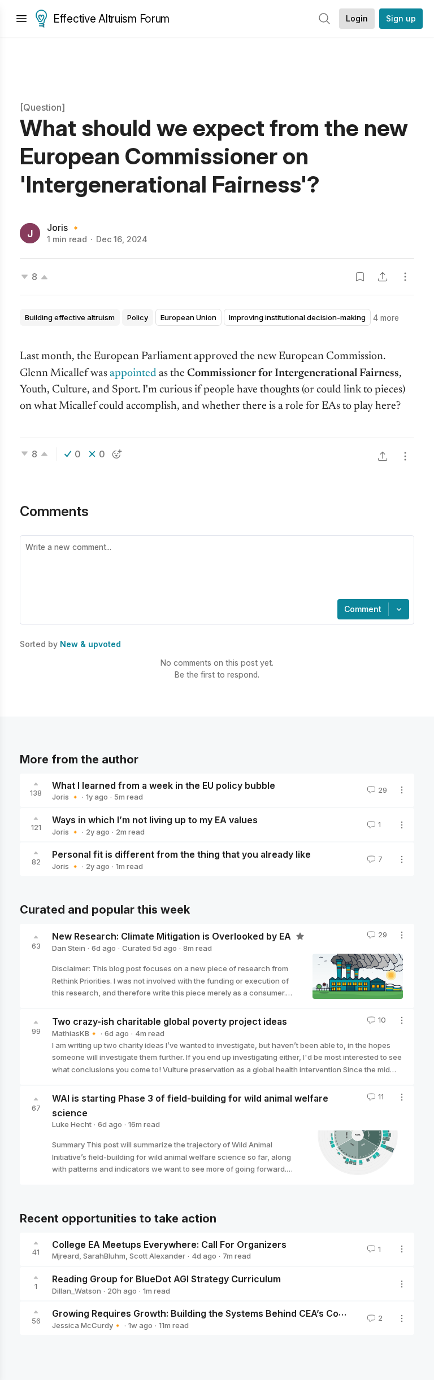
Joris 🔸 (64, 227)
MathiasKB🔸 (75, 1033)
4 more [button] (386, 317)
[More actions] (405, 277)
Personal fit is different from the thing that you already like (181, 854)
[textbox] (214, 568)
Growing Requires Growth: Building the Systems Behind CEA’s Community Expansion (238, 1313)
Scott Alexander (157, 1255)
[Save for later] (360, 277)
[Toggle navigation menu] (21, 18)
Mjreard (65, 1255)
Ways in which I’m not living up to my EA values (155, 820)
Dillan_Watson (76, 1290)
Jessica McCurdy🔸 (87, 1325)
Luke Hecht (72, 1124)
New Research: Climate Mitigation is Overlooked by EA (172, 936)
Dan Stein (68, 948)
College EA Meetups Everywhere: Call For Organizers (169, 1244)
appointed (133, 373)
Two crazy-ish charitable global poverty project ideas (169, 1021)
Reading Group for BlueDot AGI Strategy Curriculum (166, 1279)
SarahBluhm (104, 1255)
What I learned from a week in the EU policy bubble (163, 785)
